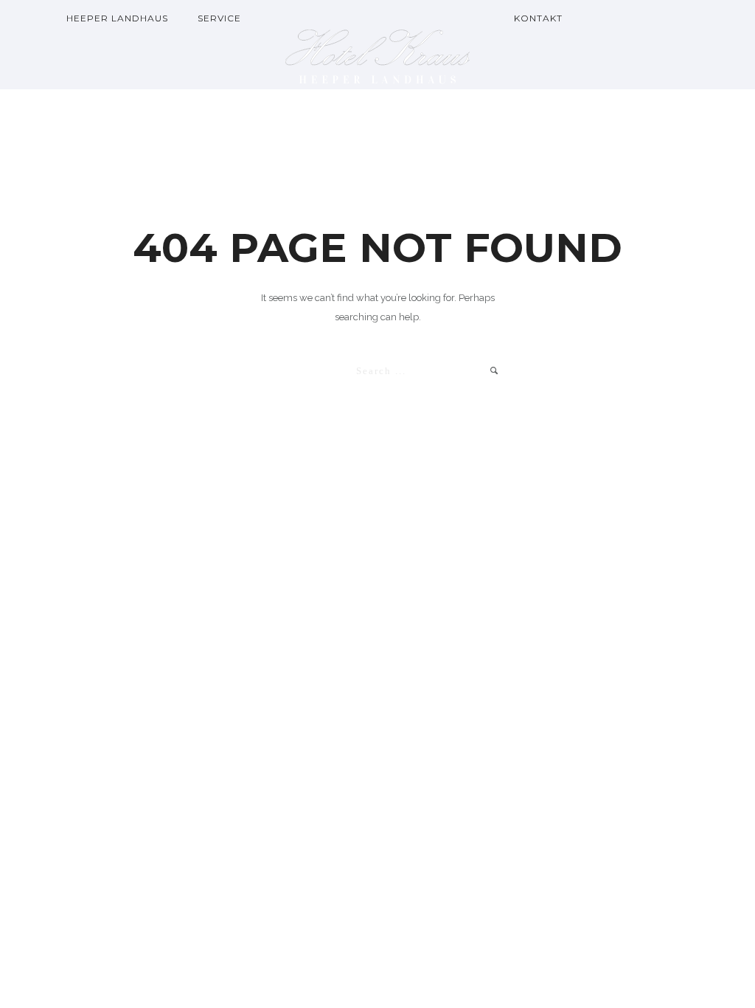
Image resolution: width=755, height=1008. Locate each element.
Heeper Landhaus (117, 18)
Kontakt (538, 18)
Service (219, 18)
